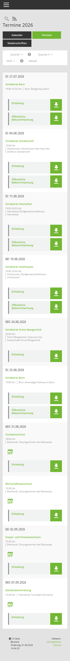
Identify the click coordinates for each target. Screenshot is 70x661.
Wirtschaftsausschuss (18, 483)
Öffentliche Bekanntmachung (22, 118)
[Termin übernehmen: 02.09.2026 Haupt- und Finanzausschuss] (10, 554)
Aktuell (33, 61)
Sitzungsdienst (53, 643)
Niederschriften (17, 43)
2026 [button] (9, 61)
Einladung (18, 103)
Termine (47, 35)
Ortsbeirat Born (15, 84)
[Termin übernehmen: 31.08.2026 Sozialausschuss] (10, 452)
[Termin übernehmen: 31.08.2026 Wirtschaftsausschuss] (10, 501)
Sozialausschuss (15, 434)
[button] (56, 105)
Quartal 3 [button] (44, 54)
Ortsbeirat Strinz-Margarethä (23, 329)
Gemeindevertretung (18, 590)
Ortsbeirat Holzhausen (19, 266)
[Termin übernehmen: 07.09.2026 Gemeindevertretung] (10, 605)
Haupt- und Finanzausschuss (23, 537)
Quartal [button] (15, 54)
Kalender (17, 35)
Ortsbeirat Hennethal (18, 204)
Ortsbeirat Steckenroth (19, 141)
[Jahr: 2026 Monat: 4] (29, 54)
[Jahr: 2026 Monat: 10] (22, 61)
